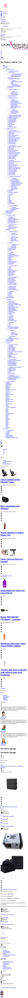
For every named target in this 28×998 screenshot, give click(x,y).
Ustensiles (10, 252)
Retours (7, 434)
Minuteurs (10, 259)
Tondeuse (13, 80)
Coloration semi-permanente (17, 182)
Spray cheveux (9, 213)
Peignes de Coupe (14, 100)
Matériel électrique (12, 309)
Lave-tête (10, 123)
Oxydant (10, 191)
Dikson (7, 395)
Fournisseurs (3, 688)
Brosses (12, 109)
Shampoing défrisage (15, 208)
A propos (8, 431)
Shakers (10, 260)
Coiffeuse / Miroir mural (13, 117)
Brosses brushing (14, 110)
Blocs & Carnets (12, 286)
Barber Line (8, 387)
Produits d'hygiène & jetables (14, 377)
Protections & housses (12, 270)
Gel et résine (10, 305)
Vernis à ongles (11, 302)
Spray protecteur (14, 188)
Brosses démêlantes (15, 112)
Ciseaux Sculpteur (14, 94)
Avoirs (4, 965)
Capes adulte (13, 245)
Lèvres (9, 325)
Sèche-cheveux (11, 72)
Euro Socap (8, 396)
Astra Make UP (9, 383)
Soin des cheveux (12, 348)
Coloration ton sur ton (15, 185)
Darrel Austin (3, 717)
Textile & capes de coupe (13, 376)
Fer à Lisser (10, 77)
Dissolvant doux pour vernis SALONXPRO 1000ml (13, 644)
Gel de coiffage (11, 349)
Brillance (10, 200)
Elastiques (8, 229)
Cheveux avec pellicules (13, 135)
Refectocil (8, 419)
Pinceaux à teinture (12, 284)
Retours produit (6, 962)
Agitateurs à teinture (12, 283)
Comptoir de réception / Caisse (14, 116)
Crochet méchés (11, 254)
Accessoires (10, 296)
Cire (9, 198)
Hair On (7, 400)
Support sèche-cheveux (16, 76)
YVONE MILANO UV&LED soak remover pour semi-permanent (14, 672)
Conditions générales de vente (12, 437)
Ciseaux (12, 91)
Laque (9, 197)
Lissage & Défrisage (13, 205)
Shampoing (11, 160)
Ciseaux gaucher (14, 93)
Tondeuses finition (12, 369)
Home (5, 66)
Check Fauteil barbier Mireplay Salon (10, 480)
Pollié (7, 416)
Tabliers (10, 250)
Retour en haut (4, 937)
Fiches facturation (12, 287)
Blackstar (8, 388)
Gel (9, 196)
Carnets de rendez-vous (13, 289)
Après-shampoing (12, 346)
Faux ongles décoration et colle (14, 304)
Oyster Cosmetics (9, 413)
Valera (7, 425)
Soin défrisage (14, 209)
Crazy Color (8, 392)
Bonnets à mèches (12, 228)
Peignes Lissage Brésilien (16, 106)
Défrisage (13, 207)
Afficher (3, 467)
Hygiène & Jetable (12, 265)
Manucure (10, 300)
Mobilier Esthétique (10, 339)
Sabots (12, 82)
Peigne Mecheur (14, 105)
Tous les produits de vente (7, 575)
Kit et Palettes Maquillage (13, 327)
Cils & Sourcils (11, 336)
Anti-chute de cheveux (13, 354)
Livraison (8, 432)
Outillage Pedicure (9, 340)
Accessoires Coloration (13, 192)
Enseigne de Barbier (12, 119)
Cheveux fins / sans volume (14, 138)
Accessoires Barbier (12, 365)
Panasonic (8, 414)
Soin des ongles (11, 308)
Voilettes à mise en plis (13, 226)
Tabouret (10, 125)
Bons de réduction (7, 967)
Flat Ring (10, 293)
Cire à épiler (10, 317)
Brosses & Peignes (12, 364)
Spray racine (13, 186)
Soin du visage (14, 333)
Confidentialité (9, 430)
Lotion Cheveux (9, 212)
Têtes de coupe (14, 84)
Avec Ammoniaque (15, 179)
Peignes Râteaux (14, 104)
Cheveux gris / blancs (12, 141)
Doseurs (10, 253)
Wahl (7, 426)
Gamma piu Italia (9, 399)
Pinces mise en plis (15, 240)
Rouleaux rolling (11, 220)
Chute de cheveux (12, 143)
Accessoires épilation (12, 320)
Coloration (13, 178)
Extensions (11, 291)
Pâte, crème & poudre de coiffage (15, 351)
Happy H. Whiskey (10, 401)
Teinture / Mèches (12, 277)
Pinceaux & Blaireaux (12, 362)
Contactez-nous (6, 956)
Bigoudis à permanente (13, 219)
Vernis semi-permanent (13, 303)
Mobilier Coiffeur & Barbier (14, 115)
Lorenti (7, 409)
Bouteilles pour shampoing (13, 255)
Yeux (9, 324)
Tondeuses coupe (11, 368)
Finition (10, 201)
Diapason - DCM (9, 394)
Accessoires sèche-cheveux (16, 73)
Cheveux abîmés (11, 142)
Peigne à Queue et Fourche (16, 103)
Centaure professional (10, 389)
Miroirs (9, 258)
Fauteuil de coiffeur (12, 118)
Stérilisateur (10, 87)
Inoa (7, 402)
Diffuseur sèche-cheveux (16, 75)
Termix (7, 422)
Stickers (10, 294)
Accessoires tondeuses (15, 85)
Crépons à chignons (10, 297)
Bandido (7, 386)
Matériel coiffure (9, 69)
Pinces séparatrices (15, 237)
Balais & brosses (11, 274)
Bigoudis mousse (11, 218)
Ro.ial (7, 420)
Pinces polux (13, 239)
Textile (10, 242)
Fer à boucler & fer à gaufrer (14, 78)
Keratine (10, 292)
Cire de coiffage (11, 350)
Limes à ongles (11, 312)
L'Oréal (7, 406)
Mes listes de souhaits (7, 968)
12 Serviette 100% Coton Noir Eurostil (8, 889)
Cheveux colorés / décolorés (14, 137)
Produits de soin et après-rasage (14, 360)
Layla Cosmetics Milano (11, 407)
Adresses (5, 966)
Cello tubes (10, 263)
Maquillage (11, 322)
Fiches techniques (12, 288)
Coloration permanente (15, 184)
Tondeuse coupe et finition (16, 81)
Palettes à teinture (11, 278)
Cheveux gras (11, 134)
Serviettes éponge (12, 249)
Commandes (5, 964)
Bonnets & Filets (12, 224)
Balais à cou (10, 275)
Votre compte (3, 958)
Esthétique (8, 299)
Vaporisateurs (11, 256)
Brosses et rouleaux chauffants (14, 86)
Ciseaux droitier (14, 92)
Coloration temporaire (15, 181)
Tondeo (7, 423)
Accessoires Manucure (13, 310)
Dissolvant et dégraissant (13, 306)
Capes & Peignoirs (12, 247)
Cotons (9, 268)
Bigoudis (10, 216)
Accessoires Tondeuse (12, 378)
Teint (9, 323)
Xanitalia (7, 427)
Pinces (12, 236)
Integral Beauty (9, 403)
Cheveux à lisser (11, 174)
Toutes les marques (9, 381)
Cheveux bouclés (11, 136)
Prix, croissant (18, 766)
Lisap (7, 408)
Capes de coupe (14, 244)
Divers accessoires (12, 379)
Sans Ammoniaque (15, 180)
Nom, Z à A (12, 766)
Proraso (7, 418)
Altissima (8, 382)
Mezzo (7, 410)
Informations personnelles (8, 961)
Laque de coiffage (12, 357)
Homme (7, 342)
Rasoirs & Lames (11, 95)
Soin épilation (11, 319)
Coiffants (10, 194)
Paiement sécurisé (9, 436)
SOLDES (5, 67)
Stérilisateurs (11, 272)
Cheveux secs (11, 132)
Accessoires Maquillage (13, 328)
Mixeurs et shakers (12, 280)
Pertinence (3, 766)
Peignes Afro (13, 107)
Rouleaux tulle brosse (12, 221)
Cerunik (7, 390)
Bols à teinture (11, 279)
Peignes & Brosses (12, 97)
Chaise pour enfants (12, 126)
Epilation (10, 315)
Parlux (7, 415)
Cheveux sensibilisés (12, 140)
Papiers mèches (11, 262)
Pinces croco (13, 238)
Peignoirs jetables (11, 271)
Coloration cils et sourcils (13, 338)
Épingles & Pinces (12, 231)
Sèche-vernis (11, 311)
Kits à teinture (11, 281)
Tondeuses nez (11, 370)
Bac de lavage (11, 122)
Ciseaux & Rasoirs (12, 89)
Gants (9, 266)
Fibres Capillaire (11, 203)
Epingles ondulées (14, 234)
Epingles (12, 233)
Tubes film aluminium (12, 261)
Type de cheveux (12, 130)
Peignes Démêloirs (15, 102)
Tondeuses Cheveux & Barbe (14, 367)
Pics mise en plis (11, 222)
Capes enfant (13, 246)
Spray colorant (14, 187)
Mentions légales (9, 435)
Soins (12, 331)
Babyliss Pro (8, 384)
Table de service (11, 124)
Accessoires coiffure (10, 215)
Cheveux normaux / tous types (14, 131)
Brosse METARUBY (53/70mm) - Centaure (10, 618)
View (2, 578)
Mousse (10, 195)
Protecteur (10, 202)
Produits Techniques (10, 210)
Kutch (7, 405)
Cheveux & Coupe (12, 344)
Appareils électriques (13, 70)
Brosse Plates (13, 113)
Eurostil (7, 397)
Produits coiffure (9, 128)
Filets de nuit (11, 225)
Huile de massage (14, 334)
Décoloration (11, 189)
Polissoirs (10, 313)
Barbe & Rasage (12, 359)
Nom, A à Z (7, 766)
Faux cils (10, 337)
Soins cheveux (11, 145)
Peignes (12, 99)
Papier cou (10, 269)
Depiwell (8, 393)
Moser (7, 412)
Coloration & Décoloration (14, 176)
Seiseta (7, 421)
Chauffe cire (10, 318)
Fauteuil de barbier (12, 121)
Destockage (5, 428)
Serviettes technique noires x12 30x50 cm (9, 806)
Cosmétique (11, 330)
